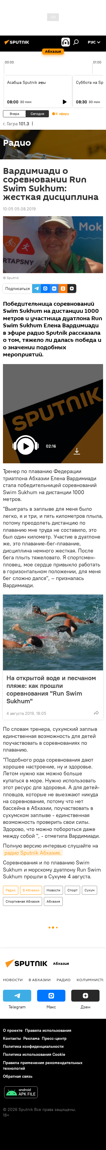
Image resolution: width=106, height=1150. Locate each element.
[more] (96, 713)
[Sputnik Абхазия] (17, 44)
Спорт (72, 890)
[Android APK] (21, 1093)
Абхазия (53, 901)
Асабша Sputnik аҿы (26, 82)
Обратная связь (17, 1076)
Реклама (31, 1038)
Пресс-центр (54, 1038)
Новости (53, 890)
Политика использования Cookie (34, 1054)
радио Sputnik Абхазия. (32, 852)
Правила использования (48, 1030)
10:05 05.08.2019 (19, 209)
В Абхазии (31, 890)
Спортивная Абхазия (22, 901)
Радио (11, 890)
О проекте (13, 1030)
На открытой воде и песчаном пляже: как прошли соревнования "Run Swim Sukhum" (51, 689)
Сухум (90, 890)
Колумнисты (91, 979)
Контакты (12, 1038)
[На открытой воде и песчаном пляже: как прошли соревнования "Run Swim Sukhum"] (53, 632)
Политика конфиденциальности (33, 1046)
